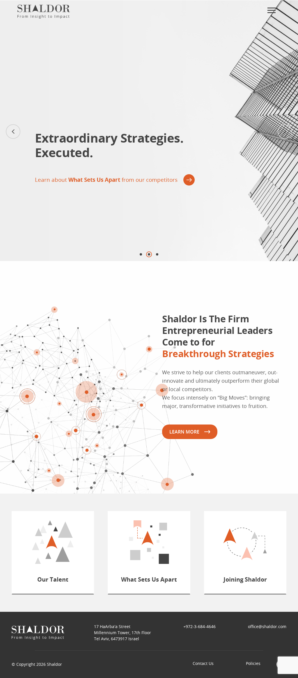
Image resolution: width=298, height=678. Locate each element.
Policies (253, 663)
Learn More (184, 432)
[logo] (43, 11)
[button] (285, 131)
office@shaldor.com (267, 626)
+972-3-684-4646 (199, 626)
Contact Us (203, 663)
